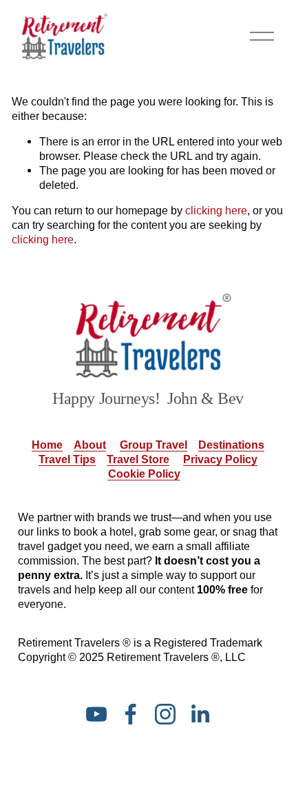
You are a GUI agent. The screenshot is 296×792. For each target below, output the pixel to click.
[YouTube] (96, 714)
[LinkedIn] (200, 714)
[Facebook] (131, 714)
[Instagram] (165, 714)
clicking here (216, 210)
